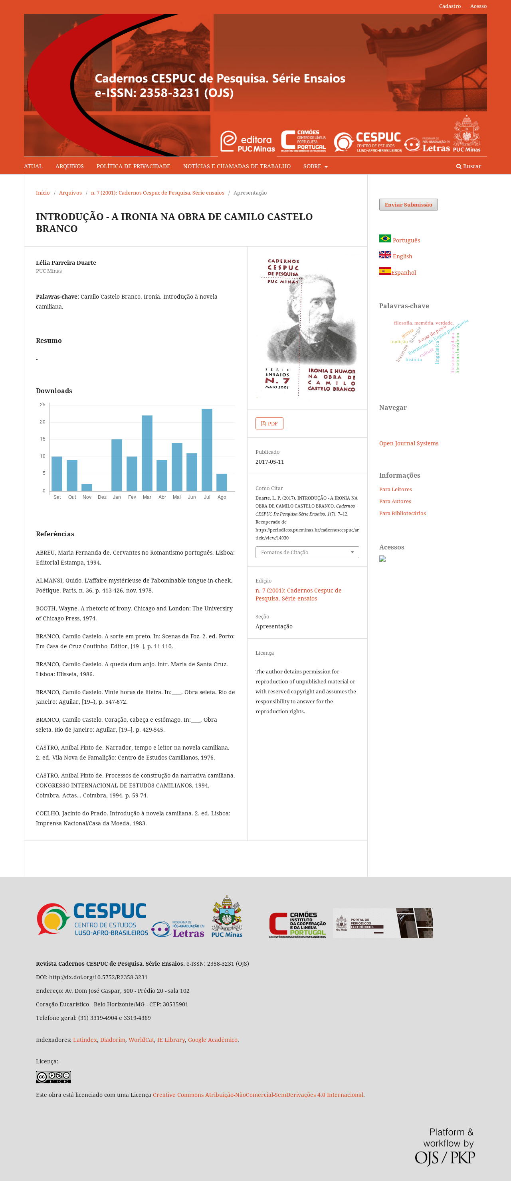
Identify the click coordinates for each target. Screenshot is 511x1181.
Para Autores (395, 501)
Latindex (85, 1039)
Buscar (471, 166)
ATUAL (33, 166)
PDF (272, 423)
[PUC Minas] (197, 936)
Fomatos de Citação (285, 552)
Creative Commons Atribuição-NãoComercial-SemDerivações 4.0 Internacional (258, 1094)
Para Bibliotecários (402, 513)
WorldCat (141, 1039)
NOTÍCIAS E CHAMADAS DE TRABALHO (237, 166)
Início (43, 192)
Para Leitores (395, 489)
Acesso (478, 6)
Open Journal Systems (408, 443)
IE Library (171, 1039)
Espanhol (403, 272)
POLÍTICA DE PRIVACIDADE (133, 166)
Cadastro (450, 6)
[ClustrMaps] (382, 559)
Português (405, 240)
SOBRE (313, 166)
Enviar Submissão (408, 204)
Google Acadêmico (213, 1039)
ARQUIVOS (69, 166)
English (401, 256)
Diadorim (112, 1039)
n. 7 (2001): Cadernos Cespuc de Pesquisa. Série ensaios (157, 192)
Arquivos (70, 192)
